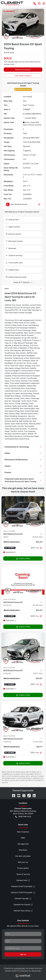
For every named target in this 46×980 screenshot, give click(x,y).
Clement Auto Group (22, 911)
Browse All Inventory (23, 70)
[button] (35, 3)
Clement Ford (21, 880)
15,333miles (38, 742)
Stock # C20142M (9, 599)
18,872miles (38, 673)
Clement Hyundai (22, 898)
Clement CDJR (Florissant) (21, 892)
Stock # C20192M (9, 736)
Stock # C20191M (9, 531)
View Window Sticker (18, 204)
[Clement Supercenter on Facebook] (12, 795)
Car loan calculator (23, 856)
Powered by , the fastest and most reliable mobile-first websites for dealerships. (23, 969)
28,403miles (37, 537)
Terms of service (23, 874)
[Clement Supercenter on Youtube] (17, 795)
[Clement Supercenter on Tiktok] (28, 795)
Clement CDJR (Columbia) (21, 886)
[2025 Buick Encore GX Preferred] (23, 580)
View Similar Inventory (23, 76)
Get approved (23, 844)
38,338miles (38, 605)
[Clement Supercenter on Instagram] (23, 795)
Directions (23, 850)
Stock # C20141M (9, 667)
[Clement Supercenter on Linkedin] (33, 795)
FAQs (23, 838)
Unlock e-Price (24, 558)
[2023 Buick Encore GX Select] (23, 512)
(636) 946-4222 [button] (24, 816)
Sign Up (23, 954)
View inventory (23, 832)
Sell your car (23, 862)
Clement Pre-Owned (22, 904)
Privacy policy (23, 868)
